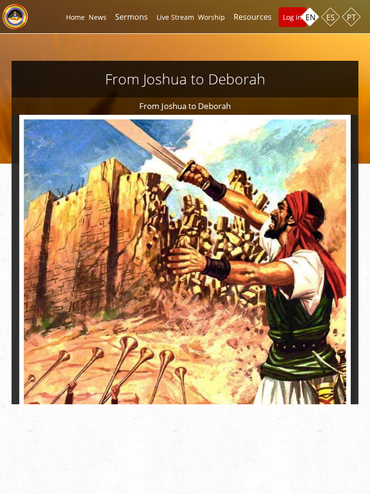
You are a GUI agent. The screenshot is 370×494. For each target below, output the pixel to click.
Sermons (131, 17)
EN (310, 17)
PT (351, 17)
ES (330, 17)
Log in (292, 17)
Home (75, 17)
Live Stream (175, 17)
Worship (211, 17)
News (97, 17)
